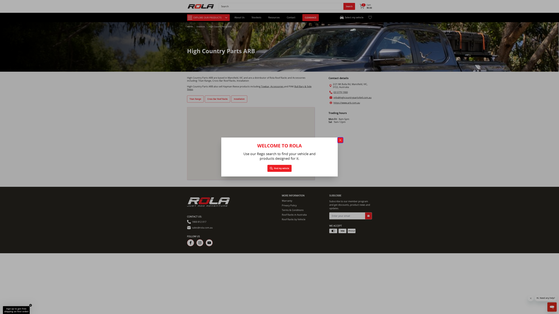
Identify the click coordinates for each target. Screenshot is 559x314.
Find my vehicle (281, 168)
